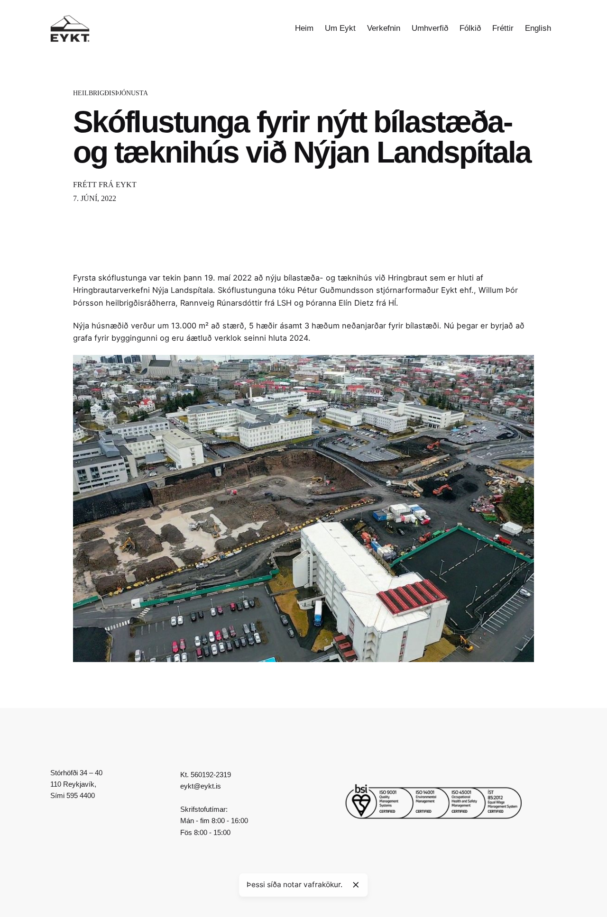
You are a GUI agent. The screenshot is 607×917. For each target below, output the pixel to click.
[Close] (355, 884)
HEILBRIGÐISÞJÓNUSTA (110, 93)
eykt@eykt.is (200, 786)
